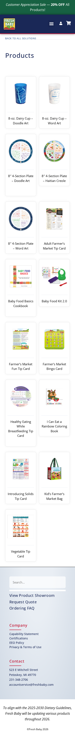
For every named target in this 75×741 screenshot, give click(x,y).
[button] (51, 23)
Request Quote (23, 601)
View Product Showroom (32, 595)
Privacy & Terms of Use (25, 647)
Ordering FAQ (22, 608)
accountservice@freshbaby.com (31, 685)
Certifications (18, 638)
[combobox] (37, 582)
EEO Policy (16, 643)
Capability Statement (24, 634)
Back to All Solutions (20, 38)
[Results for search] (37, 590)
